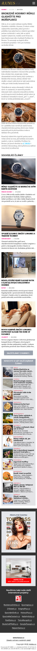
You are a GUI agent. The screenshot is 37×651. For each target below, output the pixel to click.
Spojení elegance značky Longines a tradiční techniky (18, 235)
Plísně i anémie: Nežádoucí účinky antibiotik (21, 497)
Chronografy (6, 239)
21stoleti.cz (16, 379)
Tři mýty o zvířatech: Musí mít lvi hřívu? (24, 428)
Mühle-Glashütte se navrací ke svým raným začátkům (18, 188)
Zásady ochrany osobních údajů (18, 640)
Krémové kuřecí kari (22, 404)
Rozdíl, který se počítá (22, 473)
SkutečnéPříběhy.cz (10, 624)
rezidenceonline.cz (18, 390)
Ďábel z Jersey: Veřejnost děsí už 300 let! (23, 486)
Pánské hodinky (7, 192)
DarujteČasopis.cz (27, 624)
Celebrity (4, 337)
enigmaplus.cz (17, 483)
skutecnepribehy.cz (18, 436)
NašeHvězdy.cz (28, 616)
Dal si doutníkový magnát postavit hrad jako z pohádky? (24, 451)
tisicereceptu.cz (17, 460)
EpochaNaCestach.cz (11, 616)
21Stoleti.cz (11, 609)
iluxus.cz (16, 367)
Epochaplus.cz (27, 605)
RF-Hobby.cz (31, 644)
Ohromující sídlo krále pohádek (22, 393)
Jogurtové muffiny (21, 462)
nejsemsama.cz (17, 402)
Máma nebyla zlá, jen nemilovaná (22, 439)
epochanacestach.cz (19, 413)
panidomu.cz (17, 494)
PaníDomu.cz (10, 620)
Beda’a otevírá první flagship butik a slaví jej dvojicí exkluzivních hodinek (17, 282)
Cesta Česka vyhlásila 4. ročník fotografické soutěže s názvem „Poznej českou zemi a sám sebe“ (24, 416)
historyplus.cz (17, 448)
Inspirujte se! (18, 580)
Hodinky (4, 9)
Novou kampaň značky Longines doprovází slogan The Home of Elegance (16, 332)
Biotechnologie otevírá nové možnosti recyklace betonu (23, 382)
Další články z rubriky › (18, 353)
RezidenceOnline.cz (12, 605)
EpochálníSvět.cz (12, 613)
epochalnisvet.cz (18, 471)
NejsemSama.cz (18, 628)
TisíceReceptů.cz (25, 620)
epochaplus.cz (17, 425)
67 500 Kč (26, 143)
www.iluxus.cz (18, 638)
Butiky (3, 288)
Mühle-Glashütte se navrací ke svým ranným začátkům (23, 370)
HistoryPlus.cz (26, 613)
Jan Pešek (20, 9)
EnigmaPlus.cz (24, 609)
